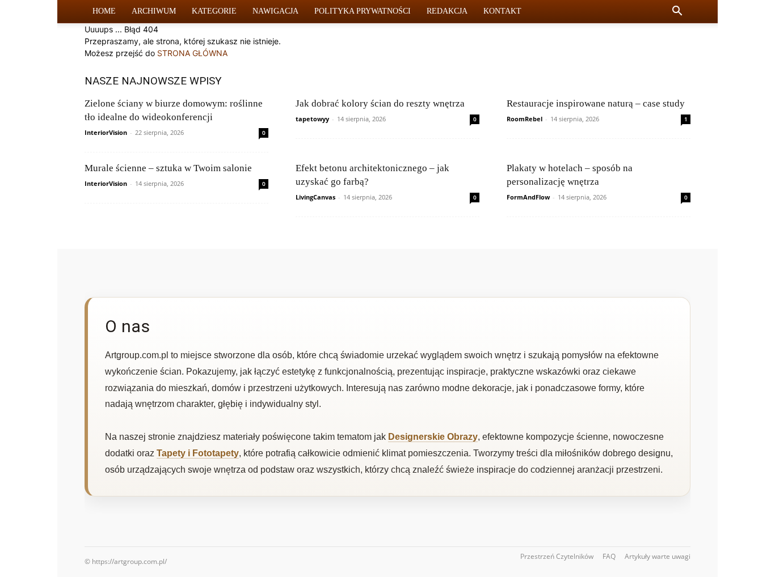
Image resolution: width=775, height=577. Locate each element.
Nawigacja (275, 11)
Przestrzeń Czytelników (556, 556)
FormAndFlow (528, 197)
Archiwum (154, 11)
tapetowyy (312, 118)
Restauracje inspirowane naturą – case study (596, 103)
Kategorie (214, 11)
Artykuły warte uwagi (657, 556)
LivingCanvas (315, 197)
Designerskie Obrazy (433, 437)
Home (104, 11)
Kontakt (502, 11)
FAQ (609, 556)
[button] (676, 12)
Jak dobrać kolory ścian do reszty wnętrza (380, 103)
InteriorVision (106, 132)
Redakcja (447, 11)
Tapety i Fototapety (198, 453)
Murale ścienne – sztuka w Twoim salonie (168, 168)
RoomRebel (524, 118)
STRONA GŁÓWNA (192, 53)
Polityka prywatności (362, 11)
